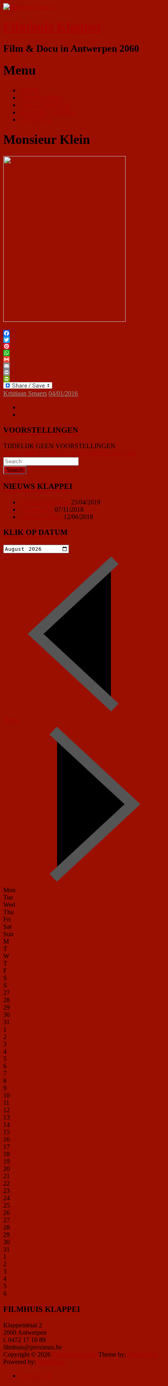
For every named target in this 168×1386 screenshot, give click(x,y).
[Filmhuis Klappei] (28, 6)
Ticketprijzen (36, 509)
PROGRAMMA (41, 97)
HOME (29, 90)
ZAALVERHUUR (45, 104)
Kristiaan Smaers (25, 393)
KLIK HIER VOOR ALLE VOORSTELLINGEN (70, 453)
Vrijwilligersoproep (44, 502)
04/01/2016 (63, 393)
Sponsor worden (41, 516)
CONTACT (35, 119)
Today (11, 719)
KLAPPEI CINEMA (47, 112)
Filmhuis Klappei (52, 26)
